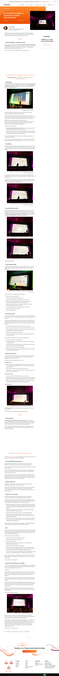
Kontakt (27, 667)
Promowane (5, 20)
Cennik (27, 4)
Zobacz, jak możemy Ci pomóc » (44, 1)
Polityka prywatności (39, 664)
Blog (26, 665)
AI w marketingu (22, 78)
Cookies (36, 665)
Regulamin (37, 662)
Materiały (30, 4)
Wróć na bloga (7, 8)
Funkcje (17, 662)
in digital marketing (15, 631)
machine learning (8, 631)
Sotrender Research (37, 4)
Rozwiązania (22, 4)
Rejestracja (50, 4)
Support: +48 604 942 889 (50, 666)
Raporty (17, 666)
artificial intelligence (26, 631)
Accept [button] (45, 674)
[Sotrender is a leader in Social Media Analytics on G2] (6, 663)
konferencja (20, 631)
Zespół (26, 662)
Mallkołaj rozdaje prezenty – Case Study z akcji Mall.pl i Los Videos (20, 453)
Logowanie (44, 4)
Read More (47, 674)
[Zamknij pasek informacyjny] (55, 1)
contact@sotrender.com (49, 667)
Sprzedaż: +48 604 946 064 (50, 665)
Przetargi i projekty (29, 666)
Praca (26, 664)
